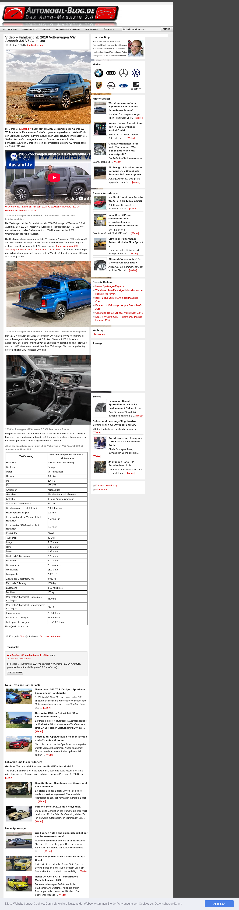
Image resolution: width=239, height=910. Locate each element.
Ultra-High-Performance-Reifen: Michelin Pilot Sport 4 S (125, 242)
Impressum (101, 489)
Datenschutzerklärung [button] (168, 903)
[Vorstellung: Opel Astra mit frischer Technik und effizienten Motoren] (19, 744)
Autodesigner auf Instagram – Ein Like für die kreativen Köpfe (125, 441)
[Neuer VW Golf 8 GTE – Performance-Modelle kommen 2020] (19, 884)
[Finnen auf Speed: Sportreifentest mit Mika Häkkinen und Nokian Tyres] (100, 407)
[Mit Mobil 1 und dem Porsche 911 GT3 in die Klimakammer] (100, 203)
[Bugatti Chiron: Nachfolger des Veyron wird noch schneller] (19, 790)
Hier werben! (99, 334)
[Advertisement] (119, 368)
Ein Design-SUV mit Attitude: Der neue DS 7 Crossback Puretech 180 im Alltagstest (125, 171)
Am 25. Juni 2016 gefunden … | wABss (28, 655)
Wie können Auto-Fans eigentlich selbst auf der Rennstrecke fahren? (123, 106)
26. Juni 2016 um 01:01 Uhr (19, 659)
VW (22, 636)
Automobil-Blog (84, 15)
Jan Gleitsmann (35, 45)
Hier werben (91, 29)
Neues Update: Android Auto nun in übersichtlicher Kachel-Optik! (125, 127)
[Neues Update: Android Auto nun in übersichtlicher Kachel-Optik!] (100, 129)
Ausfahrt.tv (25, 129)
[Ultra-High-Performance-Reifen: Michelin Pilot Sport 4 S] (100, 245)
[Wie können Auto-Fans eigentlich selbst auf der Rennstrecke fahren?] (19, 840)
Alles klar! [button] (219, 903)
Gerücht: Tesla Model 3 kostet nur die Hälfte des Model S (39, 766)
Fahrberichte (29, 29)
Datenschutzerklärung (106, 485)
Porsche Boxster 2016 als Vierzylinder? (58, 806)
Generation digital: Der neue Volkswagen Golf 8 (119, 313)
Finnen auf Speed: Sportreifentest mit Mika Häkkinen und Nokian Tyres (124, 404)
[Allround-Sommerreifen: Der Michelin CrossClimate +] (100, 265)
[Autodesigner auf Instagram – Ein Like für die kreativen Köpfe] (100, 444)
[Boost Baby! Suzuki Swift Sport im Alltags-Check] (19, 864)
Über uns (109, 29)
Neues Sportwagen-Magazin (109, 286)
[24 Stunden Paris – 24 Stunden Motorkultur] (100, 468)
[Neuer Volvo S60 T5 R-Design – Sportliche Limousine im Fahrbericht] (19, 697)
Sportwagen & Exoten (67, 29)
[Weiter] (47, 707)
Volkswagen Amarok (50, 636)
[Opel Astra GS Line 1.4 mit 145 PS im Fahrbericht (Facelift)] (19, 721)
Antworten (15, 672)
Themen (46, 29)
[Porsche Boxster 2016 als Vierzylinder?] (19, 814)
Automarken (10, 29)
